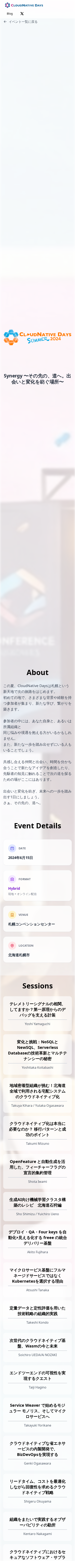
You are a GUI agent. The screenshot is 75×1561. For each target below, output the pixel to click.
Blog (10, 13)
